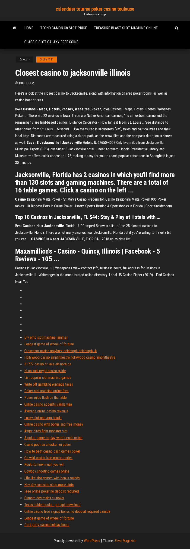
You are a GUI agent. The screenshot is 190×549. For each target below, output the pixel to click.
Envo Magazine (125, 541)
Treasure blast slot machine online (126, 28)
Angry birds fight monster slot (45, 431)
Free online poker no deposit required (51, 491)
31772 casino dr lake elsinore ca (47, 364)
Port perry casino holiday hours (46, 525)
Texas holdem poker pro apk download (52, 505)
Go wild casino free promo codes (48, 458)
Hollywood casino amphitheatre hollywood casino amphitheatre (69, 357)
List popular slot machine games (47, 377)
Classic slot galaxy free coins (51, 42)
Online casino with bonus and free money (53, 424)
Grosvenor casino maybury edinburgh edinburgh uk (60, 351)
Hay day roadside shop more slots (49, 485)
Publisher (26, 83)
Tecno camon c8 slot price (63, 28)
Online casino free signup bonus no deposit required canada (67, 511)
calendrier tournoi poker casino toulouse (95, 9)
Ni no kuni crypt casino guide (45, 371)
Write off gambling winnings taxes (48, 384)
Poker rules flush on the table (45, 397)
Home (28, 28)
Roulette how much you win (44, 464)
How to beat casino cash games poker (52, 451)
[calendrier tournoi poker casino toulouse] (14, 28)
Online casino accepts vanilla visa (48, 404)
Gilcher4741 (46, 59)
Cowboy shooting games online (46, 471)
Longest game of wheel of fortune (49, 344)
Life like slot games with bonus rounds (52, 478)
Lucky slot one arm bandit (43, 418)
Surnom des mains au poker (44, 498)
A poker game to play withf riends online (53, 438)
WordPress (92, 541)
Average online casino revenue (46, 411)
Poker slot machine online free (46, 391)
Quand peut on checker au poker (47, 444)
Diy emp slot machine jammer (46, 337)
